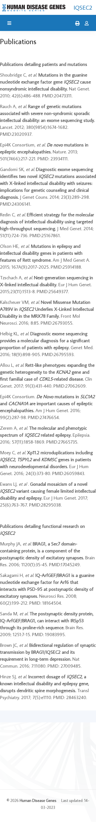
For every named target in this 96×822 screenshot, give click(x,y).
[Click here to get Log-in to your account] (85, 23)
